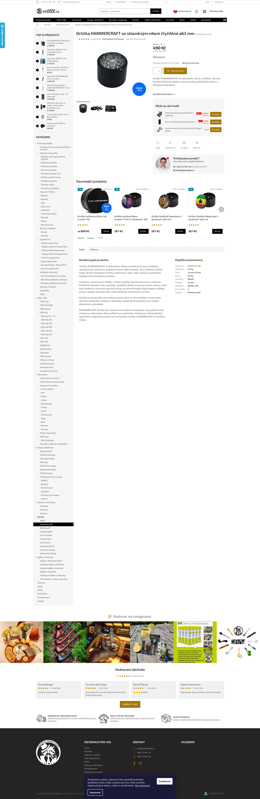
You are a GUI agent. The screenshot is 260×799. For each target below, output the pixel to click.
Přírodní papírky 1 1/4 (51, 173)
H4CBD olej (45, 345)
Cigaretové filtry (47, 191)
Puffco (44, 396)
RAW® (42, 520)
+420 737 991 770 (144, 752)
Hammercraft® (46, 524)
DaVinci (44, 425)
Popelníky (44, 290)
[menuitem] (43, 20)
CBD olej (44, 312)
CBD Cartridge (46, 305)
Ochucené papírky (49, 166)
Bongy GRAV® (46, 451)
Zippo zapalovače (49, 261)
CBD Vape (44, 301)
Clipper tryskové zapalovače (54, 254)
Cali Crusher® (46, 535)
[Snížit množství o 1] (162, 72)
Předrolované (47, 224)
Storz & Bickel (47, 389)
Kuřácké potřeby (44, 143)
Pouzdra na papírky (50, 188)
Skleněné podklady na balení (54, 279)
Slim (43, 202)
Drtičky (40, 517)
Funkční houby (47, 363)
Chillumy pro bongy (50, 495)
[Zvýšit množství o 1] (162, 69)
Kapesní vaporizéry (49, 385)
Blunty (44, 232)
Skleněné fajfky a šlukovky (52, 564)
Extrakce (44, 509)
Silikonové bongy (48, 465)
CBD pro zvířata (47, 360)
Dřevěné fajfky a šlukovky (51, 568)
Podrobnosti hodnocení (113, 39)
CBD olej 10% (46, 319)
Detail (106, 231)
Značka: (136, 39)
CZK (208, 2)
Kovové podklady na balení (53, 276)
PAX (42, 392)
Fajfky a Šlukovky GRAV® (51, 560)
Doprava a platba (140, 2)
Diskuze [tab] (94, 249)
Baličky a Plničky (48, 286)
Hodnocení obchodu (130, 669)
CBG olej (44, 338)
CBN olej (44, 341)
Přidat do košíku (177, 71)
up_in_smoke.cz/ (141, 763)
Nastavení (95, 792)
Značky (40, 601)
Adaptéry (45, 491)
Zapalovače (45, 239)
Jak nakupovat (90, 768)
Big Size (44, 195)
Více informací (142, 785)
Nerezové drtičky (47, 550)
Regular (44, 199)
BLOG (86, 761)
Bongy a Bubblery (45, 447)
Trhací (44, 221)
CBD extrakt (45, 356)
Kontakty (121, 2)
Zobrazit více (130, 704)
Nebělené (45, 210)
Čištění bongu (46, 473)
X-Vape (44, 407)
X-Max (44, 400)
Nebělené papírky (49, 181)
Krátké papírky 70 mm (51, 177)
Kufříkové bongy (47, 455)
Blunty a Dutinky (48, 228)
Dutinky (44, 235)
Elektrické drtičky (48, 553)
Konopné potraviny (49, 371)
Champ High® (46, 531)
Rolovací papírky (49, 170)
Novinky (41, 582)
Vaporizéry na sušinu (50, 378)
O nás (108, 2)
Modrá (81, 238)
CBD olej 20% (46, 327)
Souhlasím (164, 781)
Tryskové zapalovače (50, 257)
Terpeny (43, 513)
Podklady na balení (49, 272)
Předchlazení (47, 487)
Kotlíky (44, 480)
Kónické (44, 217)
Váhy (42, 294)
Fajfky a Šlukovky (45, 557)
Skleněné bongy (47, 458)
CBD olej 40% (46, 334)
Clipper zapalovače (49, 243)
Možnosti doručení (190, 63)
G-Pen (43, 411)
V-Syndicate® (46, 539)
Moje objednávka (92, 758)
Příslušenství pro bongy (51, 477)
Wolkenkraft (46, 403)
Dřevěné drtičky (47, 546)
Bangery (44, 484)
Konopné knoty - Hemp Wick (53, 265)
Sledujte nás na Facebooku (135, 763)
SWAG (40, 590)
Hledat (155, 11)
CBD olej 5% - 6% (48, 316)
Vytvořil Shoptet (216, 793)
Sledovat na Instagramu (132, 616)
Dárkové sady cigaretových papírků (53, 157)
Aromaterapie (43, 597)
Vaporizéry (42, 374)
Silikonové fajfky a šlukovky (53, 575)
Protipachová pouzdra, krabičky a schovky (55, 148)
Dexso (43, 418)
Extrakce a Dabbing (46, 502)
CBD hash (44, 352)
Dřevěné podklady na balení (53, 283)
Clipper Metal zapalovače (53, 250)
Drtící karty (45, 542)
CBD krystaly (46, 349)
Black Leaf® (45, 528)
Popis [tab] (82, 249)
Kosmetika (42, 593)
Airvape (44, 429)
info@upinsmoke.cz (146, 748)
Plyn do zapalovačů (50, 268)
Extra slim (45, 206)
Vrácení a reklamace (93, 765)
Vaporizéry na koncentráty (52, 381)
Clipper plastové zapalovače (54, 246)
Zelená (90, 238)
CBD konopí (45, 308)
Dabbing (44, 506)
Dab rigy (44, 462)
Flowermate (46, 414)
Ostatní (44, 498)
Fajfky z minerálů (48, 571)
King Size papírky (49, 162)
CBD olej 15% (46, 323)
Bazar (40, 586)
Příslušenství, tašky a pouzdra (54, 579)
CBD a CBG (42, 298)
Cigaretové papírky (48, 153)
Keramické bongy (48, 469)
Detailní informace (162, 94)
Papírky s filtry (47, 184)
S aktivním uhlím (49, 213)
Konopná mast (46, 367)
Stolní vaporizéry (48, 433)
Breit (43, 422)
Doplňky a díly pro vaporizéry (53, 444)
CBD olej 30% (46, 330)
